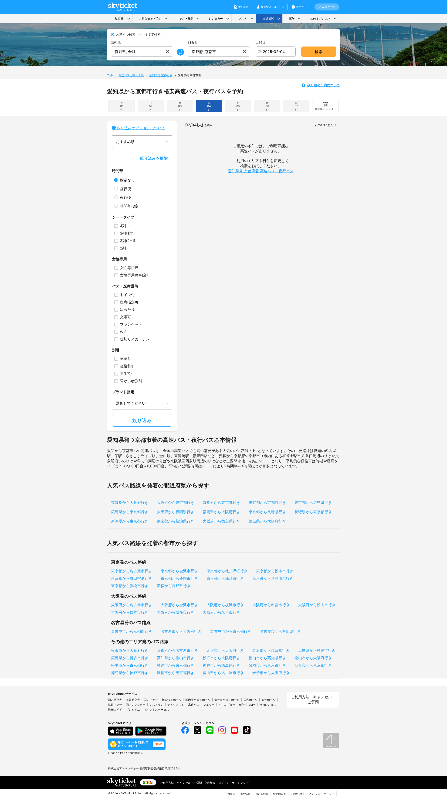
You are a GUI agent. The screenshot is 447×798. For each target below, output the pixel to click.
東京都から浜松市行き (129, 585)
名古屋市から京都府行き (131, 631)
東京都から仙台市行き (225, 578)
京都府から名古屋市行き (177, 650)
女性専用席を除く (135, 275)
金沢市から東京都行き (271, 650)
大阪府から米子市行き (221, 612)
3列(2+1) (127, 240)
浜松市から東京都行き (175, 672)
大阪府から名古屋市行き (131, 604)
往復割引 (127, 366)
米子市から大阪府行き (271, 672)
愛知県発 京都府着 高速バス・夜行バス (261, 171)
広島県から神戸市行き (316, 650)
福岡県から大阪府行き (221, 512)
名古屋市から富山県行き (280, 631)
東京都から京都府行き (267, 502)
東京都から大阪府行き (129, 502)
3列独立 (126, 233)
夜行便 (125, 197)
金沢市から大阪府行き (225, 650)
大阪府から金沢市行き (179, 604)
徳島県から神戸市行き (129, 672)
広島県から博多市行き (129, 657)
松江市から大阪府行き (221, 657)
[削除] (167, 52)
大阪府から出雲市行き (271, 604)
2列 (123, 248)
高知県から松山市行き (175, 657)
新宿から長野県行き (173, 585)
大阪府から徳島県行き (221, 521)
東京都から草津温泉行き (272, 578)
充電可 (125, 317)
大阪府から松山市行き (316, 604)
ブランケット (131, 324)
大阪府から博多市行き (175, 612)
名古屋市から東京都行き (230, 631)
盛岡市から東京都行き (267, 665)
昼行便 (125, 188)
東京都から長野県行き (267, 512)
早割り (125, 358)
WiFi (123, 331)
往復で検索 (152, 34)
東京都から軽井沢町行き (227, 571)
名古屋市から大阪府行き (181, 631)
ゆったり (127, 309)
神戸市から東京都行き (175, 665)
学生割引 (127, 373)
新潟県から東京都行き (129, 521)
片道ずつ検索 (125, 34)
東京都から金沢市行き (179, 571)
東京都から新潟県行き (175, 521)
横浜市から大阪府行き (129, 650)
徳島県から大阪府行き (267, 521)
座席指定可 (129, 302)
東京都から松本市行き (274, 571)
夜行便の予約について (323, 85)
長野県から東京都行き (313, 512)
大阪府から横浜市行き (225, 604)
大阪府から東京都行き (175, 502)
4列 (123, 225)
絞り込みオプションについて (140, 128)
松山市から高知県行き (267, 657)
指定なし (127, 180)
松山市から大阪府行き (313, 657)
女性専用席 (129, 267)
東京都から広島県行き (313, 502)
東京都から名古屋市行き (131, 571)
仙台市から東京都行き (313, 665)
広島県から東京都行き (129, 512)
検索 (319, 51)
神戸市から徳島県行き (221, 665)
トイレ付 (127, 294)
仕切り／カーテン (135, 339)
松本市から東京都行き (129, 665)
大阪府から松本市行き (129, 612)
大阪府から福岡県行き (175, 512)
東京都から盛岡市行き (179, 578)
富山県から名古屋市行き (223, 672)
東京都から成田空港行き (131, 578)
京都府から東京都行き (221, 502)
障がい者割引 (131, 381)
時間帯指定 (129, 206)
